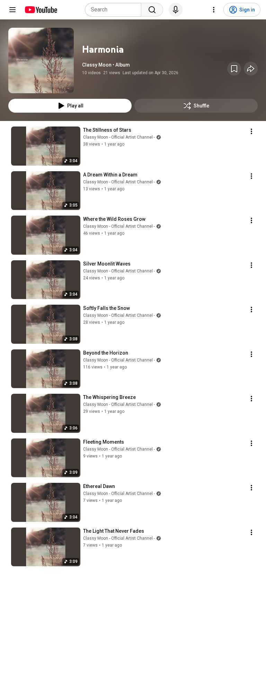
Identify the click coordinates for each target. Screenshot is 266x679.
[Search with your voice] (176, 10)
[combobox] (115, 10)
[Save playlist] (234, 69)
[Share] (251, 69)
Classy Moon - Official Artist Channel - (119, 137)
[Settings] (214, 10)
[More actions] (251, 131)
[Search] (152, 10)
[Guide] (12, 10)
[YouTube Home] (40, 9)
